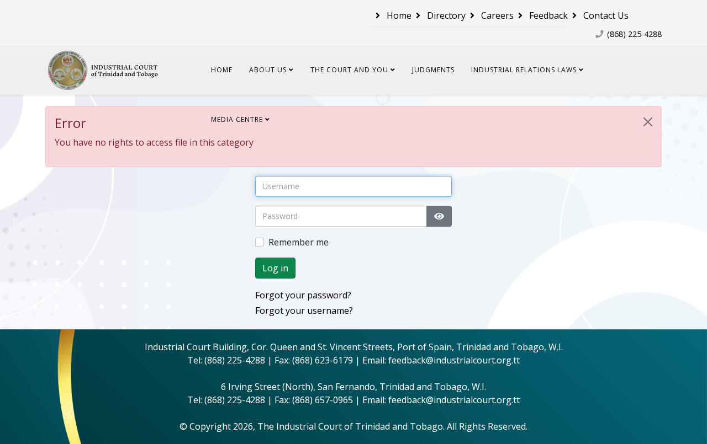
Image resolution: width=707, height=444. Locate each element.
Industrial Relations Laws (524, 69)
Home (397, 15)
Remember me (298, 242)
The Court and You (349, 69)
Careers (496, 15)
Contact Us (605, 15)
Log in (275, 268)
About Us (268, 69)
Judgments (433, 69)
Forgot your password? (303, 295)
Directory (445, 15)
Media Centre (237, 119)
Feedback (547, 15)
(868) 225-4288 (634, 34)
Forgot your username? (304, 310)
